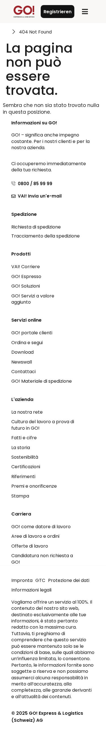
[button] (85, 12)
